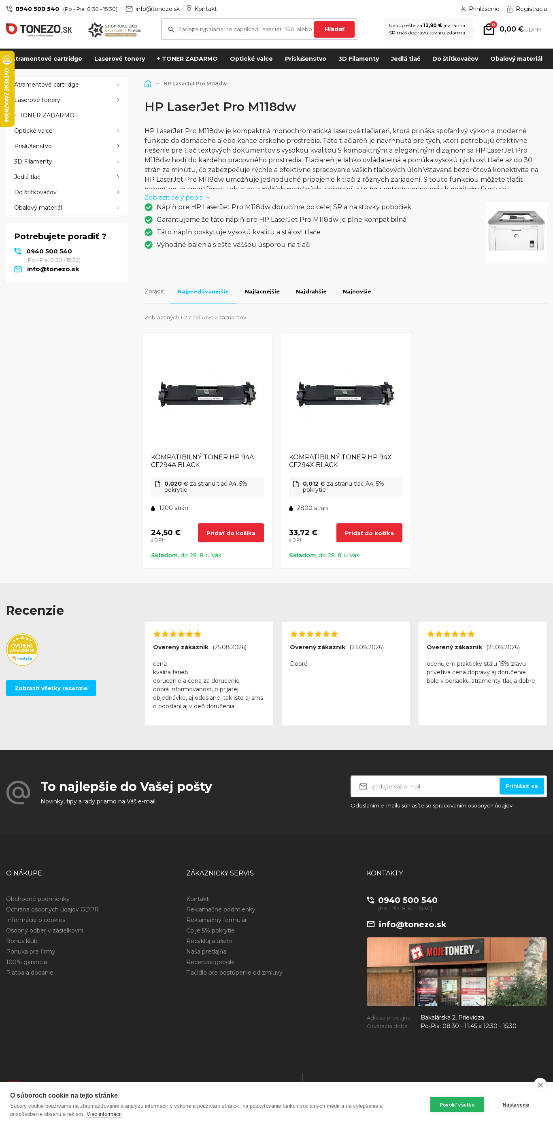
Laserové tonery (119, 58)
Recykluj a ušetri (209, 941)
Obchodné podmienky (38, 899)
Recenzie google (210, 962)
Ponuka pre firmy (30, 951)
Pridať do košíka (230, 533)
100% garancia (26, 962)
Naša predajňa (206, 951)
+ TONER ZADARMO (187, 58)
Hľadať (335, 29)
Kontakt (205, 9)
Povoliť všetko (457, 1105)
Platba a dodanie (29, 972)
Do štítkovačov (455, 58)
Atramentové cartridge (46, 58)
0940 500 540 (37, 9)
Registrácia (531, 9)
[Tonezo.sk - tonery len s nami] (41, 30)
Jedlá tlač (405, 58)
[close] (540, 1085)
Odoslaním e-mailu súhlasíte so (432, 805)
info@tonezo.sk (158, 9)
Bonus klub (22, 941)
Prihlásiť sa (522, 786)
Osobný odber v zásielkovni (44, 930)
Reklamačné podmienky (220, 909)
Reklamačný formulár (216, 920)
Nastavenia (516, 1105)
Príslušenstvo (305, 58)
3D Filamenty (358, 58)
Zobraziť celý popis (173, 197)
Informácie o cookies (35, 920)
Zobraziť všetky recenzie (51, 688)
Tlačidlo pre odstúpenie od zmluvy (234, 972)
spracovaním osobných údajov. (473, 805)
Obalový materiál (516, 58)
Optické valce (251, 58)
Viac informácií (104, 1114)
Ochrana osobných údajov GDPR (52, 909)
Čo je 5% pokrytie (210, 930)
